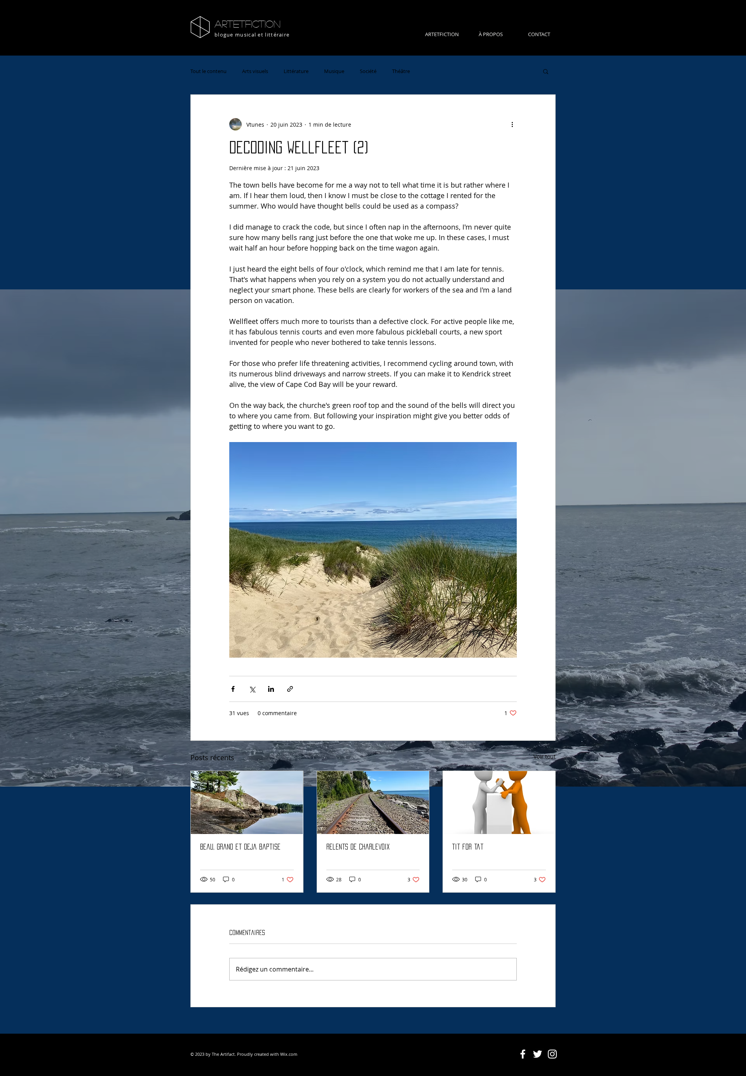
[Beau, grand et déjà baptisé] (247, 802)
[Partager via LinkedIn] (271, 689)
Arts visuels (255, 71)
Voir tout (544, 756)
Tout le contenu (208, 71)
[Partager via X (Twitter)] (252, 689)
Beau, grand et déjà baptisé (240, 847)
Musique (334, 71)
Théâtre (401, 71)
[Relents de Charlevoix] (373, 802)
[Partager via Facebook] (233, 689)
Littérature (296, 71)
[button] (545, 71)
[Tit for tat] (499, 802)
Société (368, 71)
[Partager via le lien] (290, 689)
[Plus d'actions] (512, 124)
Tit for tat (467, 847)
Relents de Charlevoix (358, 847)
